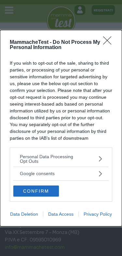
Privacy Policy (98, 214)
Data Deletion (24, 214)
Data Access (61, 214)
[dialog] (61, 128)
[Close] (109, 42)
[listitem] (61, 158)
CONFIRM (36, 191)
